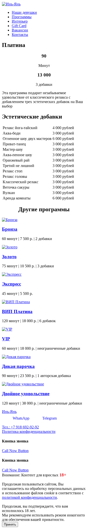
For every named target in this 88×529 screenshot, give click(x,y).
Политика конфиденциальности (28, 431)
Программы (22, 17)
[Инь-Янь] (11, 4)
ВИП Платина (17, 311)
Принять (10, 524)
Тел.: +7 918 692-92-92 (20, 427)
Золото (9, 256)
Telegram (49, 418)
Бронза (9, 229)
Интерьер (20, 21)
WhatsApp (20, 418)
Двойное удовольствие (25, 393)
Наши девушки (24, 12)
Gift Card (19, 26)
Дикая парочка (18, 366)
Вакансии (20, 30)
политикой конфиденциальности (29, 497)
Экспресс (11, 284)
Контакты (20, 34)
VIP (6, 338)
